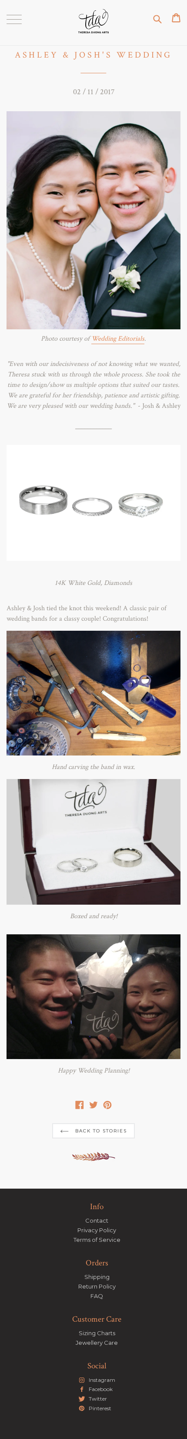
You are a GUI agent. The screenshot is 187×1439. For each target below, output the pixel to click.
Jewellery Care (97, 1342)
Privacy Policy (96, 1230)
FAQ (96, 1295)
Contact (96, 1220)
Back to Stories (100, 1131)
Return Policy (97, 1286)
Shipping (97, 1276)
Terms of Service (96, 1239)
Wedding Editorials (117, 338)
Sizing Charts (97, 1333)
